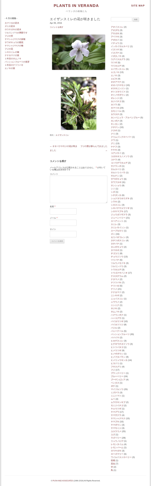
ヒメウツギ (116, 350)
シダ (113, 192)
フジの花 (9, 49)
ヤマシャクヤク (118, 418)
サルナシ (115, 176)
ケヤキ (114, 150)
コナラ (114, 159)
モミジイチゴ (117, 405)
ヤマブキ (115, 421)
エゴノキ (115, 72)
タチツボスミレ (118, 240)
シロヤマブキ (117, 211)
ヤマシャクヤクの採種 (15, 39)
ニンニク (115, 305)
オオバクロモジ (118, 85)
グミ (113, 143)
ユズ (113, 434)
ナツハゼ (115, 286)
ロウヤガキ (116, 451)
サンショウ (116, 185)
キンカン (115, 124)
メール (53, 218)
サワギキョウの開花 (14, 42)
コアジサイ (116, 153)
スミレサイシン (118, 227)
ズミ (113, 234)
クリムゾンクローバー (121, 137)
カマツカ (115, 108)
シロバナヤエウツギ (120, 208)
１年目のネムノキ (13, 58)
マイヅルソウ (117, 389)
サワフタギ (116, 182)
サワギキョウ (117, 179)
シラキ (114, 201)
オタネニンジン (118, 88)
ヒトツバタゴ (117, 347)
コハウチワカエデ (119, 163)
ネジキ (114, 308)
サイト (53, 229)
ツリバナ (115, 260)
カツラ (114, 104)
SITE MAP (138, 5)
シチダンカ (116, 195)
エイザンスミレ (62, 135)
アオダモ (115, 30)
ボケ (113, 386)
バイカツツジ (117, 324)
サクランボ (116, 166)
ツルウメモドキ (118, 263)
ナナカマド (116, 292)
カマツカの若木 (12, 23)
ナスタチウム (117, 276)
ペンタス (115, 383)
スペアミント (117, 221)
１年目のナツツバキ (14, 65)
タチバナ (115, 243)
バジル (114, 328)
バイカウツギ (117, 321)
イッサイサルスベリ (120, 46)
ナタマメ (115, 279)
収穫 (113, 460)
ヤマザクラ (116, 415)
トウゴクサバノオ (119, 273)
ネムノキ (115, 311)
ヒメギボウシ (117, 353)
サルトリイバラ (118, 172)
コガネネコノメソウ (120, 156)
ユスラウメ (116, 431)
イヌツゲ (115, 49)
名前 (52, 206)
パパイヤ (115, 337)
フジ (113, 370)
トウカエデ (116, 269)
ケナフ (114, 146)
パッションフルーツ (120, 334)
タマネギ (115, 250)
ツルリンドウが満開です (16, 32)
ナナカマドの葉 (12, 55)
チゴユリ (115, 253)
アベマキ (115, 36)
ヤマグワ (115, 412)
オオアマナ (116, 82)
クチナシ (115, 127)
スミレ (114, 224)
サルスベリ (116, 169)
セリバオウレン (118, 237)
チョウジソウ (117, 256)
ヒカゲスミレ (117, 341)
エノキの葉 (10, 68)
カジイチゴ (116, 101)
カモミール (116, 111)
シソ (113, 188)
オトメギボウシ (118, 95)
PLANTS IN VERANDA (76, 5)
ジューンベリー (118, 218)
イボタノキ (116, 56)
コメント (54, 174)
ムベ (113, 399)
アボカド (115, 40)
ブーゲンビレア (118, 379)
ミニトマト (116, 396)
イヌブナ (115, 53)
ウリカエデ (116, 66)
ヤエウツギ (116, 408)
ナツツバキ (116, 282)
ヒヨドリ (115, 363)
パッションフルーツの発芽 (17, 62)
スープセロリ (117, 231)
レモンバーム (117, 447)
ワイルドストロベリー (121, 457)
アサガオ (115, 33)
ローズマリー (117, 454)
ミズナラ (115, 392)
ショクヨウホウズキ (120, 198)
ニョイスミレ (117, 298)
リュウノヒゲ (117, 441)
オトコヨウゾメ (118, 91)
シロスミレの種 (12, 52)
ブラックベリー (118, 373)
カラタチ (115, 114)
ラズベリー (116, 438)
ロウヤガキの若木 (13, 29)
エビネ (114, 78)
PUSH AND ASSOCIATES (63, 481)
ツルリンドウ (117, 266)
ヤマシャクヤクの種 (14, 45)
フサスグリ (116, 366)
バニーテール (117, 331)
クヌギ (114, 130)
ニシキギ (115, 295)
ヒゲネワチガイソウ (120, 344)
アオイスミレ (117, 27)
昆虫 (113, 463)
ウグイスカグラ (118, 59)
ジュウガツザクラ (119, 214)
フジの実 (9, 36)
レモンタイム (117, 444)
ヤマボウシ (116, 425)
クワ (113, 140)
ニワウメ (115, 302)
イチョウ (115, 43)
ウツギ (114, 62)
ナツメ (114, 289)
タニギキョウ (117, 247)
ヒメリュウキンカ (119, 360)
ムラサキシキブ (118, 402)
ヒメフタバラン (118, 357)
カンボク (115, 121)
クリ (113, 133)
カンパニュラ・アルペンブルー (125, 117)
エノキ (114, 75)
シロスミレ (116, 205)
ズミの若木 (10, 26)
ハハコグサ (116, 318)
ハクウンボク (117, 315)
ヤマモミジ (116, 428)
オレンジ (115, 98)
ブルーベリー (117, 376)
